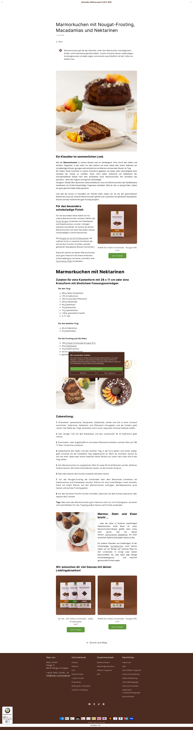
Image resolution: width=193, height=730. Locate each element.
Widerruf (75, 666)
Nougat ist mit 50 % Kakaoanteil (73, 238)
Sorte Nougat (62, 221)
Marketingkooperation (105, 666)
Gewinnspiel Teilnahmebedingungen (131, 691)
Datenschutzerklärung (131, 674)
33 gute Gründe (78, 678)
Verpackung (76, 682)
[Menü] (11, 708)
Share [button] (60, 42)
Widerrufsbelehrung (130, 678)
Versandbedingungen (130, 682)
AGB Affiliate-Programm (131, 670)
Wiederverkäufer (103, 662)
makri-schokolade (99, 722)
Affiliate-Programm (104, 670)
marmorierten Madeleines (116, 534)
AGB (124, 666)
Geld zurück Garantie (130, 686)
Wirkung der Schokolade (81, 686)
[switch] (7, 721)
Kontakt (75, 662)
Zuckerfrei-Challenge (80, 690)
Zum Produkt (117, 256)
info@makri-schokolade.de (58, 675)
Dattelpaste (71, 346)
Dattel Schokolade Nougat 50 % (81, 343)
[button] (90, 10)
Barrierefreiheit (128, 696)
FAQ (73, 670)
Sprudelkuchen (116, 546)
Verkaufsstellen (78, 674)
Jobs (98, 674)
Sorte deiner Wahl (64, 261)
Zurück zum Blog (98, 642)
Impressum (126, 662)
